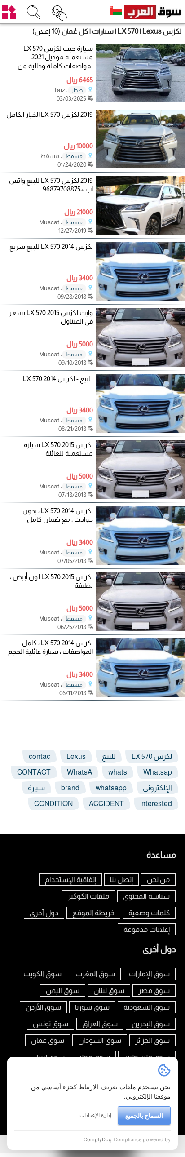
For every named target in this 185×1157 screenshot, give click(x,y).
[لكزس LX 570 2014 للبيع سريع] (140, 298)
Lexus (76, 756)
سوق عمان (47, 1040)
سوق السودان (99, 1040)
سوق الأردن (43, 1007)
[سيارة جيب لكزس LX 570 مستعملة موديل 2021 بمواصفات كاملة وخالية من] (140, 100)
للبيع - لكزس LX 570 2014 (58, 378)
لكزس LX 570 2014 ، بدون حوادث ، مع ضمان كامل (57, 515)
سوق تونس (50, 1024)
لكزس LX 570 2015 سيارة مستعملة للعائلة (58, 449)
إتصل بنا (121, 879)
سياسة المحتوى (146, 896)
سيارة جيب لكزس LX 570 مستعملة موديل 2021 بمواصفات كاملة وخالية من (55, 57)
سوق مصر (154, 990)
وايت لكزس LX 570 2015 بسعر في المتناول (51, 317)
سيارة (36, 788)
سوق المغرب (95, 974)
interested (156, 803)
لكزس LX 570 (152, 756)
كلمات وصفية (149, 913)
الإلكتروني (157, 788)
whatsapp (111, 788)
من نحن (158, 879)
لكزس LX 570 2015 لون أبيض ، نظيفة (51, 581)
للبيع (108, 756)
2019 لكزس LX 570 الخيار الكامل (49, 114)
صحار (77, 90)
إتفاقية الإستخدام (70, 879)
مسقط (74, 156)
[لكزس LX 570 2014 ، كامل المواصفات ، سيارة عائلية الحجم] (140, 694)
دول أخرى (44, 913)
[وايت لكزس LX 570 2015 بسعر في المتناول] (140, 364)
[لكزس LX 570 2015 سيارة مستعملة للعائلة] (140, 496)
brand (70, 788)
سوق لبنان (108, 990)
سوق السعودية (146, 1007)
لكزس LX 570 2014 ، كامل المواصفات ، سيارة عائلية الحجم (50, 647)
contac (39, 756)
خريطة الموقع (93, 913)
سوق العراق (100, 1024)
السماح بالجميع (144, 1115)
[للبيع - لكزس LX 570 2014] (140, 430)
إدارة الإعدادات (95, 1115)
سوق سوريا (92, 1007)
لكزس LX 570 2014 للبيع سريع (51, 246)
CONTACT (34, 772)
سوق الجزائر (152, 1040)
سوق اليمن (62, 990)
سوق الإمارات (149, 974)
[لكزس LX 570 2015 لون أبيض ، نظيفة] (140, 628)
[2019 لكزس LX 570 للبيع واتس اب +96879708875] (140, 232)
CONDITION (53, 803)
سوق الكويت (42, 974)
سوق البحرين (151, 1024)
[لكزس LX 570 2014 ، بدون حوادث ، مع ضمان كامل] (140, 562)
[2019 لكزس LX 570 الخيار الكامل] (140, 166)
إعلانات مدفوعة (146, 929)
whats (117, 772)
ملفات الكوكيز (88, 896)
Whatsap (157, 772)
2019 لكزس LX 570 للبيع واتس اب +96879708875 (51, 185)
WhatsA (79, 772)
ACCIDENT (106, 803)
